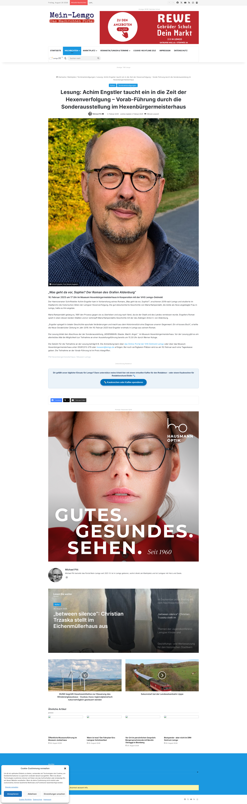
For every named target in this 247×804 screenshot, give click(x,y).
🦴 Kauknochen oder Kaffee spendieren (123, 382)
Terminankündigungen (86, 77)
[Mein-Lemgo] (72, 18)
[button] (65, 768)
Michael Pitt (97, 114)
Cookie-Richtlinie (25, 799)
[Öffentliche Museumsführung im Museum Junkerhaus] (65, 725)
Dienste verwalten (11, 787)
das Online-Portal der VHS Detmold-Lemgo (144, 344)
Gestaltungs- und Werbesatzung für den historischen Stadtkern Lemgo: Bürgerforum (93, 620)
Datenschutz (37, 799)
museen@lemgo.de (105, 347)
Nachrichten (71, 50)
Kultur (112, 85)
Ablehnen (32, 794)
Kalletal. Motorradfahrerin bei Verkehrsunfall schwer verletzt (113, 3)
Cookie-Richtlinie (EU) (144, 50)
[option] (123, 621)
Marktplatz (89, 50)
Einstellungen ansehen (54, 794)
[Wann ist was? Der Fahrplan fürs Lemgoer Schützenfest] (104, 725)
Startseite (55, 50)
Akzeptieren (13, 794)
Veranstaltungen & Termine (114, 50)
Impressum (47, 799)
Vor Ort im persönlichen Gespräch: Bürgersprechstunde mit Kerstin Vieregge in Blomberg (140, 740)
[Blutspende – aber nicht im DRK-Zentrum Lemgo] (181, 725)
